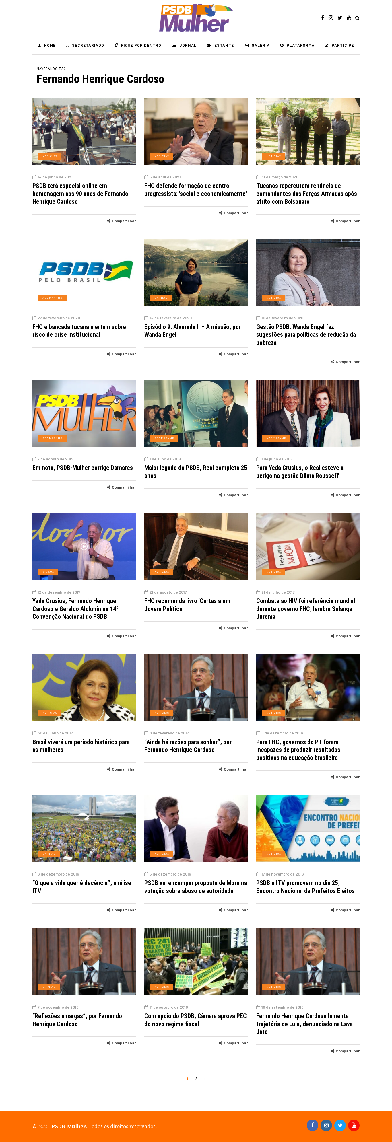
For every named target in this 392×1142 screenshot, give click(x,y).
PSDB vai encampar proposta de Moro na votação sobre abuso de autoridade (195, 886)
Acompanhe (52, 297)
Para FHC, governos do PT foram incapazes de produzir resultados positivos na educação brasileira (298, 749)
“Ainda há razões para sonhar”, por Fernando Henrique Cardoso (188, 746)
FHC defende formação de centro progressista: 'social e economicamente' (195, 189)
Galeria (261, 45)
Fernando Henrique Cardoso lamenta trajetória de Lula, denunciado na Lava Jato (304, 1023)
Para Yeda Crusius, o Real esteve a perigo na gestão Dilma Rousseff (300, 471)
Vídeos (48, 571)
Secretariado (88, 45)
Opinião (161, 297)
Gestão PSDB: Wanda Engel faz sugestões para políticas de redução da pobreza (306, 334)
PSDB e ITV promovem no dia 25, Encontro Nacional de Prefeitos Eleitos (305, 886)
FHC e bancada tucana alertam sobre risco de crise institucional (79, 330)
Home (50, 45)
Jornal (188, 45)
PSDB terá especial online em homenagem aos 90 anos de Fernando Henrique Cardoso (80, 193)
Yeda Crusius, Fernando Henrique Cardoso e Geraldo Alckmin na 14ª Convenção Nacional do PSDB (75, 608)
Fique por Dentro (141, 45)
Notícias (49, 156)
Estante (224, 45)
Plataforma (301, 45)
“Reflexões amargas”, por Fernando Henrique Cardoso (77, 1020)
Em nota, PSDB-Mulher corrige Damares (82, 467)
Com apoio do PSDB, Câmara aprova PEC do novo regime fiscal (195, 1020)
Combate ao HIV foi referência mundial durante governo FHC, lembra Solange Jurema (305, 608)
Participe (343, 45)
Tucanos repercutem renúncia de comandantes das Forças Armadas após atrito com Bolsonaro (306, 193)
